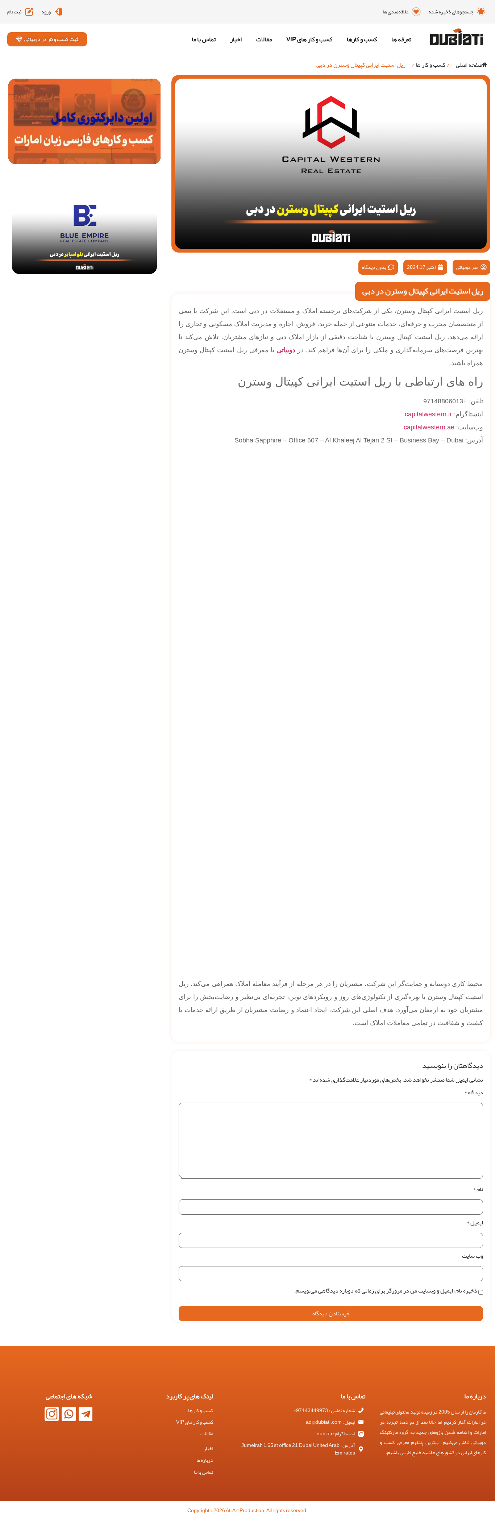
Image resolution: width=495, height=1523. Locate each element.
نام (478, 1189)
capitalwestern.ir (428, 414)
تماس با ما (204, 39)
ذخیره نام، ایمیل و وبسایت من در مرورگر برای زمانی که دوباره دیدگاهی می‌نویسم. (385, 1291)
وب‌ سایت (472, 1256)
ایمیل (475, 1223)
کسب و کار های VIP (309, 39)
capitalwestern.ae (429, 427)
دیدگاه (473, 1092)
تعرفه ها (401, 39)
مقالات (264, 39)
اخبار (236, 39)
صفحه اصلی (469, 65)
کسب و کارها (362, 39)
